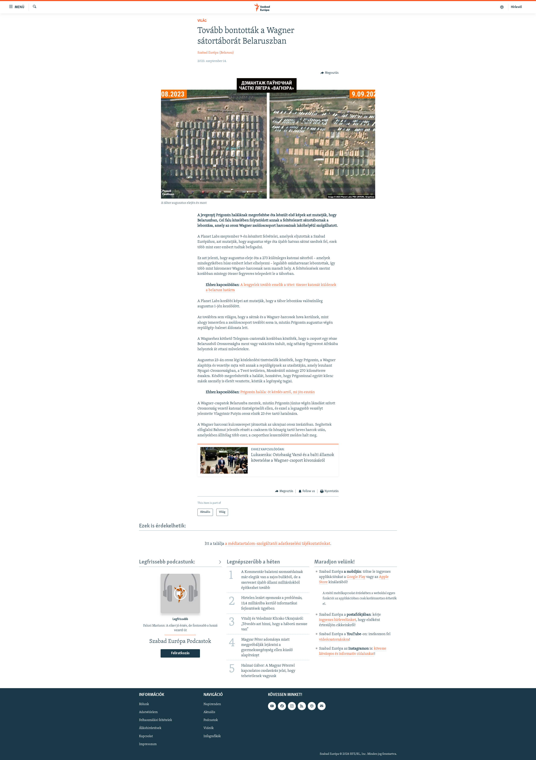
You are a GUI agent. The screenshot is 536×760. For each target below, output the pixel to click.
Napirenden (212, 704)
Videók (209, 728)
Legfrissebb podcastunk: (167, 562)
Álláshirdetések (150, 728)
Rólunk (144, 704)
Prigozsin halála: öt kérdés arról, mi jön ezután (277, 392)
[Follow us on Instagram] (292, 706)
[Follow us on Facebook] (282, 706)
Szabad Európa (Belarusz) (215, 52)
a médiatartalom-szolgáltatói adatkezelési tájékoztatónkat (277, 544)
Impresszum (148, 744)
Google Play (356, 577)
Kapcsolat (146, 736)
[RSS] (302, 706)
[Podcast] (312, 706)
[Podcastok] (502, 7)
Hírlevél (516, 7)
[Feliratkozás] (322, 706)
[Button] (330, 73)
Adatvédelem (148, 712)
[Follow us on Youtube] (272, 706)
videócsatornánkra (334, 640)
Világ (201, 21)
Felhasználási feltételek (155, 720)
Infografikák (212, 736)
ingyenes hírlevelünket (337, 620)
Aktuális (209, 712)
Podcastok (211, 720)
